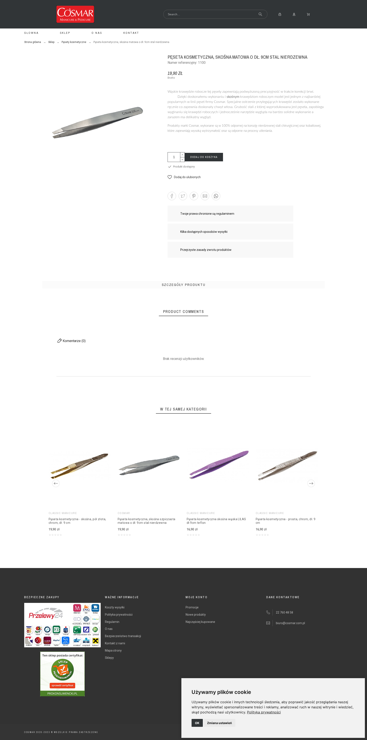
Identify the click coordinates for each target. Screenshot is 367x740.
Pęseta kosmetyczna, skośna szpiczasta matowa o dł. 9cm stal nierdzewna (146, 521)
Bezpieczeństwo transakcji (123, 636)
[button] (184, 177)
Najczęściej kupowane (200, 622)
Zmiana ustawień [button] (219, 723)
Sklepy (109, 657)
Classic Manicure (63, 513)
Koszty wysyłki (114, 607)
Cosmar (124, 513)
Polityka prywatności (264, 712)
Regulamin (112, 622)
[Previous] (56, 483)
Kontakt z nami (115, 643)
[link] (264, 712)
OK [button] (197, 723)
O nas (109, 629)
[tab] (183, 284)
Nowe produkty (196, 614)
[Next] (311, 483)
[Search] (260, 14)
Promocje (192, 607)
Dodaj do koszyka (203, 157)
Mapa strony (113, 650)
